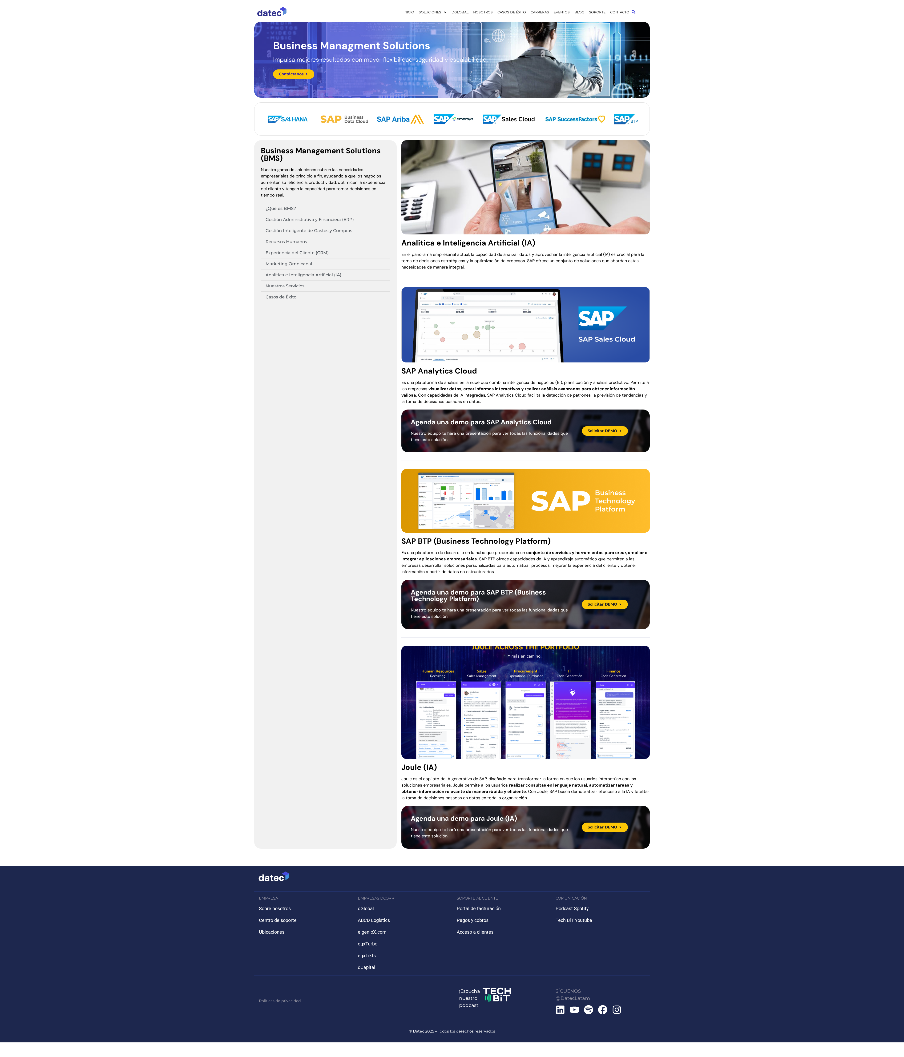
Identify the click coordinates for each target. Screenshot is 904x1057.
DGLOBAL (460, 12)
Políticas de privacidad (280, 1001)
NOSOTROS (483, 12)
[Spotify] (588, 1009)
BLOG (579, 12)
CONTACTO (619, 12)
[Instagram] (617, 1009)
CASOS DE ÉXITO (511, 12)
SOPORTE (597, 12)
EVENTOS (562, 12)
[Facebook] (602, 1009)
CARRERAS (540, 12)
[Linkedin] (560, 1009)
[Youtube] (574, 1009)
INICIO (409, 12)
